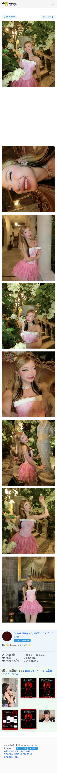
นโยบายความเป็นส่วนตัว (17, 751)
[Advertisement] (28, 117)
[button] (53, 4)
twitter (34, 748)
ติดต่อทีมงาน (11, 757)
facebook (22, 748)
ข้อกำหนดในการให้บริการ (18, 754)
